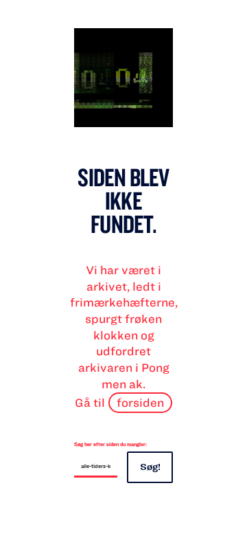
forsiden (140, 402)
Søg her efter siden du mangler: (110, 443)
